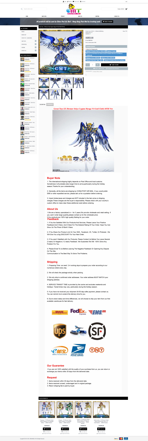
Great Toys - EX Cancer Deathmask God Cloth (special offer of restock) (30, 132)
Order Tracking (108, 21)
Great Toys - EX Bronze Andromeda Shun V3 (30, 68)
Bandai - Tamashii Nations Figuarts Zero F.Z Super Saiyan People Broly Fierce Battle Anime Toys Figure (30, 83)
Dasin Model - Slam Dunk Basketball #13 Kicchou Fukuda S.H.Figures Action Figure (30, 102)
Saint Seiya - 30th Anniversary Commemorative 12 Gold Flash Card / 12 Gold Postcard (30, 116)
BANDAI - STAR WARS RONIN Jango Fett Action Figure (30, 93)
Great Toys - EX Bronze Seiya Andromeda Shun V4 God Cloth (30, 127)
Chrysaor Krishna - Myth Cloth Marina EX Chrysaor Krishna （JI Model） (30, 141)
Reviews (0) (49, 104)
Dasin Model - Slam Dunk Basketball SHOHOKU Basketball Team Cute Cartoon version (30, 97)
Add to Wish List (99, 68)
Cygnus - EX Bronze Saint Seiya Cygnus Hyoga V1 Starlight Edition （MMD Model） (83, 421)
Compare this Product (113, 68)
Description (42, 104)
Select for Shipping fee (91, 49)
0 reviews (94, 71)
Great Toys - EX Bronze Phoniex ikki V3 (30, 58)
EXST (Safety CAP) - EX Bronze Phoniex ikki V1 (30, 107)
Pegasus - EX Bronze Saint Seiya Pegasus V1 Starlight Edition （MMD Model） (46, 421)
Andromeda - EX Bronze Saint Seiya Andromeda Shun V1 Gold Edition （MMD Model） (101, 421)
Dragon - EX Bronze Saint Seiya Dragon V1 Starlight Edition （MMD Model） (65, 421)
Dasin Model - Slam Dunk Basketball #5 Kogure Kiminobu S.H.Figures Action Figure (30, 74)
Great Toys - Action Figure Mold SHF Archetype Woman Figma (30, 112)
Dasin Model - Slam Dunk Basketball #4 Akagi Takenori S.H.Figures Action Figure (30, 88)
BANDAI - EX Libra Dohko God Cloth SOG (30, 79)
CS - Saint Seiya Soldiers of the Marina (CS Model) (30, 146)
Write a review (99, 71)
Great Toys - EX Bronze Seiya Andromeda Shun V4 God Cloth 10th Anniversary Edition (30, 150)
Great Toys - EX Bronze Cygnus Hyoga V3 (30, 63)
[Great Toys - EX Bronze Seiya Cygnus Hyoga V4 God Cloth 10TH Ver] (44, 82)
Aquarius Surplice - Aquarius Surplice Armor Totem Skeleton (30, 122)
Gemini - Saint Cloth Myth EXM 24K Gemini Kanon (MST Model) (30, 136)
